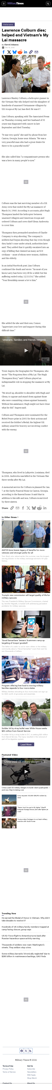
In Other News (9, 517)
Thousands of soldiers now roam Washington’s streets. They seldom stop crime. (23, 946)
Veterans (8, 24)
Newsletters (31, 1072)
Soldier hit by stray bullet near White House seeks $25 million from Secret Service (24, 729)
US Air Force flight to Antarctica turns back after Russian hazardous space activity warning (24, 937)
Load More (26, 744)
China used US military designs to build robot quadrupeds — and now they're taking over (26, 788)
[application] (26, 351)
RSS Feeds (31, 1075)
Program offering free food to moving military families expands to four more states (22, 687)
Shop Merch (32, 1078)
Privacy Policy (8, 1068)
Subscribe (31, 1068)
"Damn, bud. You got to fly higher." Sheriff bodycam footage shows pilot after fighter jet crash (32, 809)
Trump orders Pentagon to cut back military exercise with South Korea (32, 820)
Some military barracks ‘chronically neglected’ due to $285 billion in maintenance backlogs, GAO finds (26, 955)
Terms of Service (9, 1072)
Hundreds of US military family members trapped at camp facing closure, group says (25, 928)
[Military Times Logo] (15, 3)
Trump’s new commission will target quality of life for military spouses (26, 596)
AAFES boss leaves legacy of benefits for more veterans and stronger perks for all (23, 551)
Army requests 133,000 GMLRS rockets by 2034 (31, 796)
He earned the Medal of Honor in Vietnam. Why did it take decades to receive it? (26, 919)
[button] (26, 350)
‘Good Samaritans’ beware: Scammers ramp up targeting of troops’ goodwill (23, 641)
